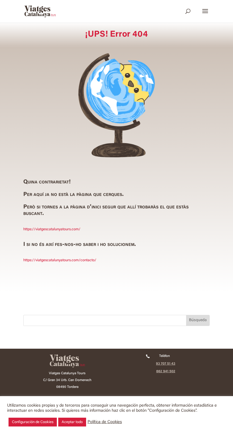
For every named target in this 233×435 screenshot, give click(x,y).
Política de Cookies (105, 422)
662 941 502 (165, 371)
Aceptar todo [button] (72, 422)
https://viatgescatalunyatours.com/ (51, 229)
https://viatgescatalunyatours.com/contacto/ (59, 260)
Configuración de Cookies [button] (32, 422)
